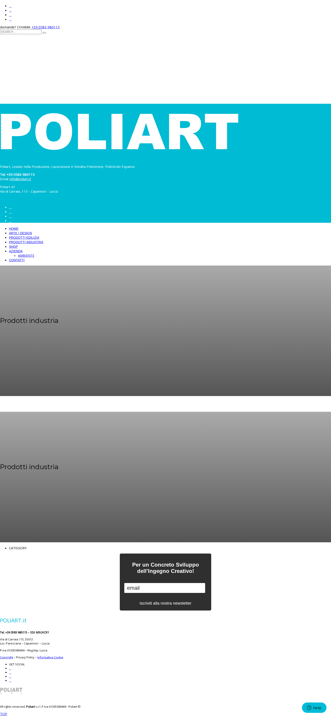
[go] (44, 33)
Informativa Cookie (50, 657)
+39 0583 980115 (46, 27)
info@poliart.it (20, 179)
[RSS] (10, 19)
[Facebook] (10, 10)
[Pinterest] (10, 15)
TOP (3, 713)
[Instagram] (10, 6)
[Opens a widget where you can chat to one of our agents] (314, 708)
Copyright (6, 657)
